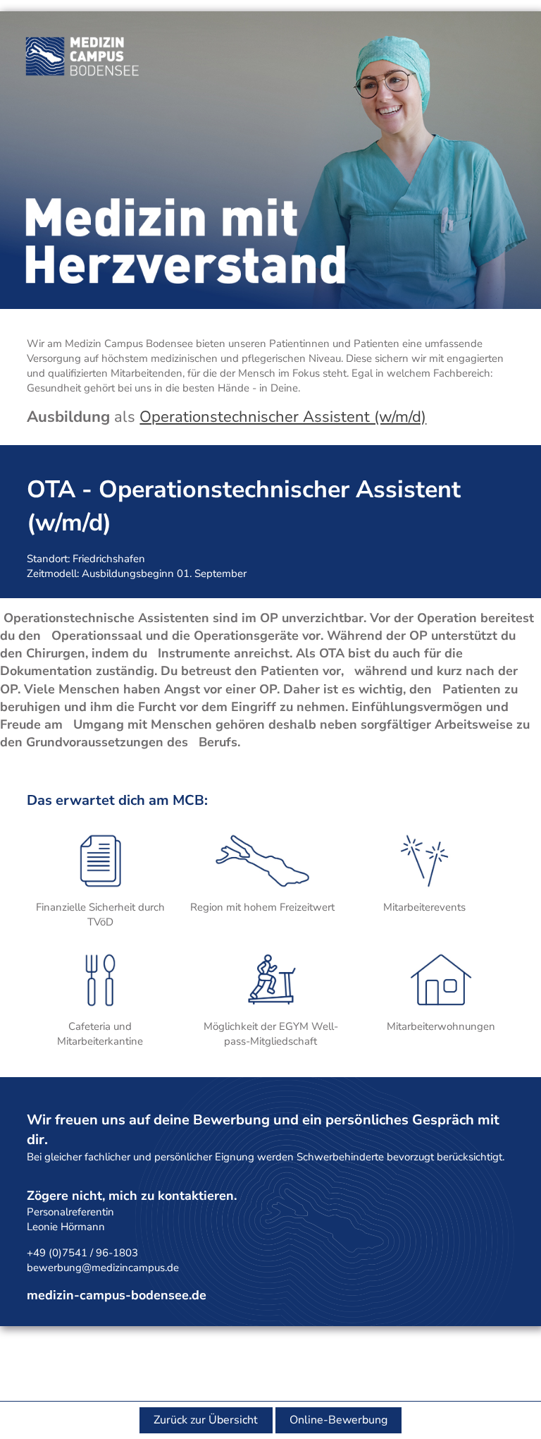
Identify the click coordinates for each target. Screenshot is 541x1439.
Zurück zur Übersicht (206, 1420)
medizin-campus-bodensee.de (116, 1295)
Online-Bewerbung (338, 1420)
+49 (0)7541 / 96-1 (73, 1253)
